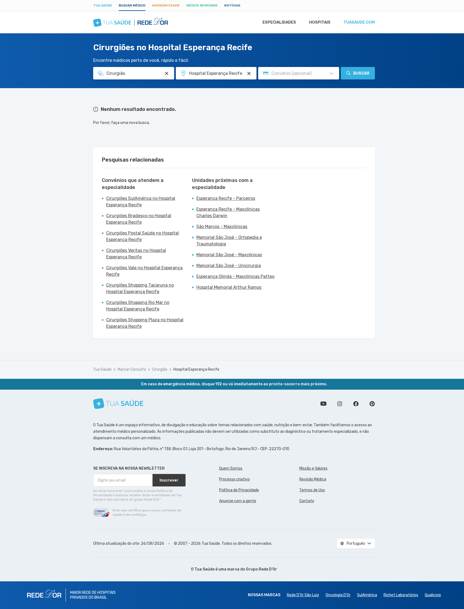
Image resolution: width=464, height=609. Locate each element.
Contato (306, 501)
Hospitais (319, 22)
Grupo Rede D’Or (261, 569)
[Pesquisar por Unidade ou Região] (249, 73)
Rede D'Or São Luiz (303, 595)
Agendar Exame (166, 5)
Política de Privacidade (239, 490)
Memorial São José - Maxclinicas (229, 254)
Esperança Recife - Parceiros (225, 198)
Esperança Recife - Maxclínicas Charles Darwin (228, 212)
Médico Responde (202, 5)
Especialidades (279, 22)
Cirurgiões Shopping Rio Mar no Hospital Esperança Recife (137, 306)
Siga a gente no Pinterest (372, 403)
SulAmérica (367, 595)
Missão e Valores (313, 468)
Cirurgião (159, 369)
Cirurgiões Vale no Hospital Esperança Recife (144, 271)
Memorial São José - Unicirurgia (228, 265)
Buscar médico (132, 5)
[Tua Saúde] (118, 403)
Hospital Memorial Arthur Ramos (228, 287)
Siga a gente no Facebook (356, 403)
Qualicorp (433, 595)
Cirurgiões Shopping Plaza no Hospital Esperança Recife (144, 323)
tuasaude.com (359, 22)
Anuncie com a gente (237, 501)
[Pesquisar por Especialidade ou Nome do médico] (166, 73)
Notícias (232, 5)
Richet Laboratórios (401, 595)
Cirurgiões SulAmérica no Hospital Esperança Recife (140, 201)
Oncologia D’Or (338, 595)
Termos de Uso (312, 490)
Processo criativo (234, 479)
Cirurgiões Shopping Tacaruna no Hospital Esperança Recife (140, 288)
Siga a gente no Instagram (339, 403)
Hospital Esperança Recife (196, 369)
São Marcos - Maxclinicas (221, 226)
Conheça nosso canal (323, 403)
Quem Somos (230, 468)
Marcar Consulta (132, 369)
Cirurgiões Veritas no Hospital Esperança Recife (136, 253)
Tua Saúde (102, 5)
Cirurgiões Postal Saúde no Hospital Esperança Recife (142, 236)
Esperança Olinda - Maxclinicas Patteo (235, 276)
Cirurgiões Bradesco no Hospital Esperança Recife (138, 219)
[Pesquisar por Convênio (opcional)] (331, 73)
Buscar (361, 73)
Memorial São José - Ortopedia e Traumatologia (229, 240)
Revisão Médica (312, 479)
